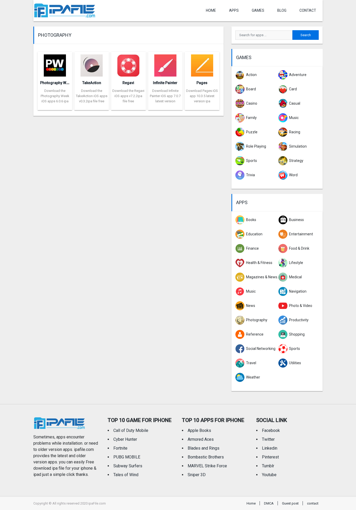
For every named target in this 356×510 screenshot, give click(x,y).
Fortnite (120, 448)
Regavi (128, 83)
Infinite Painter (165, 83)
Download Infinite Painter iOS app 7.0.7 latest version (165, 96)
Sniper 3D (197, 474)
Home (211, 10)
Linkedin (269, 448)
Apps (242, 202)
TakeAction (91, 83)
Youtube (269, 474)
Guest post (290, 503)
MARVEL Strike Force (207, 465)
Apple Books (199, 430)
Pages (202, 83)
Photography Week (56, 83)
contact (307, 10)
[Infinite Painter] (165, 63)
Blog (281, 10)
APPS (234, 10)
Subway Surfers (127, 465)
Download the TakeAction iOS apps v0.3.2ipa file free (91, 96)
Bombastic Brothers (206, 457)
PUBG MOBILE (126, 457)
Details (55, 106)
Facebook (271, 430)
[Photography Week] (55, 63)
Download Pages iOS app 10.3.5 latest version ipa (202, 96)
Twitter (268, 439)
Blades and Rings (203, 448)
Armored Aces (201, 439)
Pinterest (270, 457)
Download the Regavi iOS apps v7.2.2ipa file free (128, 96)
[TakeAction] (92, 63)
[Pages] (202, 63)
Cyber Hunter (125, 439)
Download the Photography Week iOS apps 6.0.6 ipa (55, 96)
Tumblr (268, 465)
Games (258, 10)
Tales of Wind (125, 474)
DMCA (269, 503)
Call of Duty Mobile (130, 430)
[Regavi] (128, 63)
